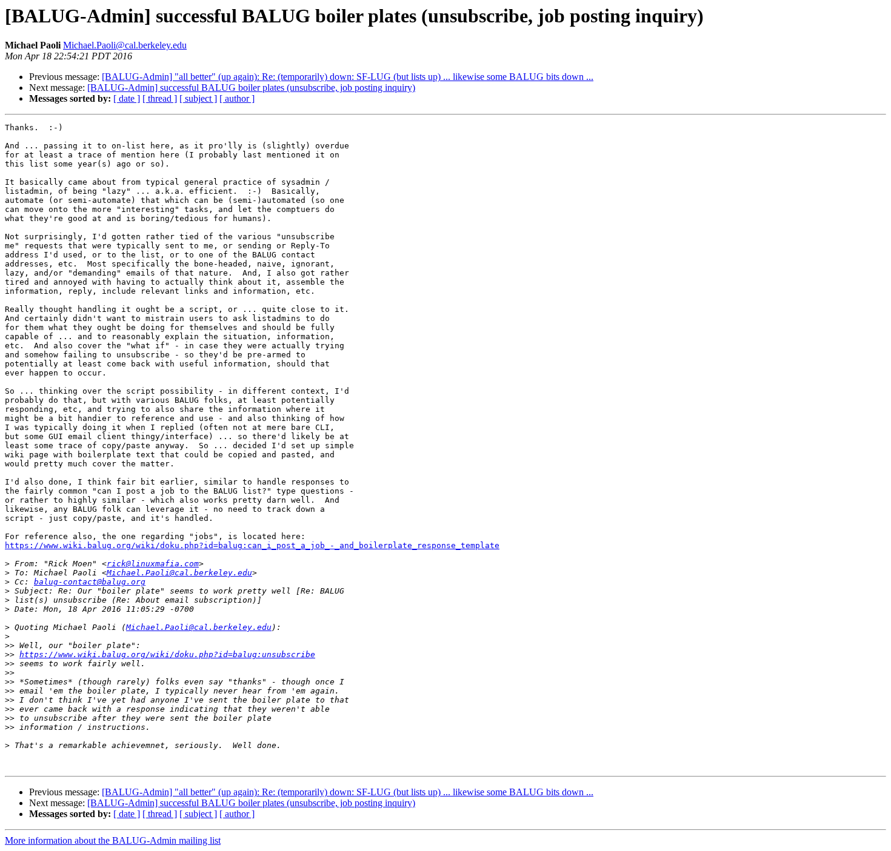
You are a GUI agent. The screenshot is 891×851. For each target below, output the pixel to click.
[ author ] (237, 98)
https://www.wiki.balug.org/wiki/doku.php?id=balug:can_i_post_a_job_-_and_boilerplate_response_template (252, 545)
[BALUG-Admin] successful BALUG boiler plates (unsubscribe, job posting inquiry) (251, 87)
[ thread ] (159, 98)
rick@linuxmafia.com (153, 563)
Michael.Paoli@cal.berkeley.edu (125, 45)
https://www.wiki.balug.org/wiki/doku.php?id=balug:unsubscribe (167, 654)
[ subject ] (198, 98)
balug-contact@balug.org (89, 581)
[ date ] (126, 98)
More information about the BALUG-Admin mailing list (113, 840)
